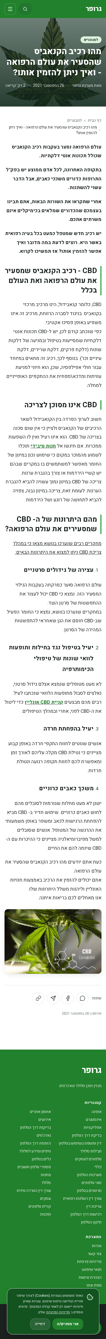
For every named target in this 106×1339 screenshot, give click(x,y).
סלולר (46, 1183)
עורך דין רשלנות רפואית (82, 1198)
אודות (96, 1246)
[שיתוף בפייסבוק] (68, 998)
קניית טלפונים (40, 1206)
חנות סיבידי (43, 446)
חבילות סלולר (90, 1151)
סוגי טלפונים (91, 1183)
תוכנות (45, 1214)
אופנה (96, 1112)
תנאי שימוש (91, 1269)
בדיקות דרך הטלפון (35, 1127)
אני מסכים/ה (68, 1324)
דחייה (40, 1324)
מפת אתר (93, 1285)
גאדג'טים (44, 1135)
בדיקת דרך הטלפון (86, 1135)
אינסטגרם (93, 1120)
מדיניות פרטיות (89, 1262)
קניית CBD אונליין (44, 702)
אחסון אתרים (40, 1112)
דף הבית (94, 120)
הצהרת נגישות (90, 1277)
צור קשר (94, 1254)
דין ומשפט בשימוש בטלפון (80, 1143)
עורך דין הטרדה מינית (34, 1191)
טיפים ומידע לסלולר (35, 1151)
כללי (97, 1167)
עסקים (45, 1198)
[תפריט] (10, 9)
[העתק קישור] (38, 998)
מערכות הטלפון (89, 1175)
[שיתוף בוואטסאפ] (82, 998)
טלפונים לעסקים (88, 1159)
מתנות (46, 1175)
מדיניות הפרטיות (58, 1312)
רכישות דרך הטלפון (85, 1214)
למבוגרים (91, 39)
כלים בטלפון (41, 1159)
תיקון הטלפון (91, 1222)
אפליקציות (92, 1127)
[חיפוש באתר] (25, 9)
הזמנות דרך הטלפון (35, 1143)
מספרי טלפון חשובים (34, 1167)
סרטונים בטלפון (89, 1191)
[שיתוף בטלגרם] (53, 998)
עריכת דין (93, 1206)
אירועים (44, 1120)
